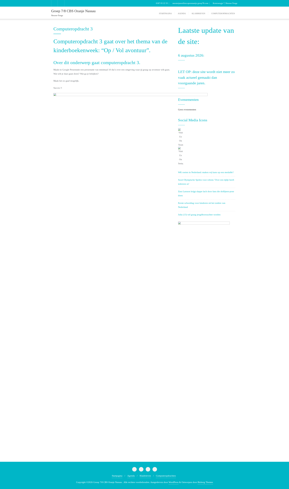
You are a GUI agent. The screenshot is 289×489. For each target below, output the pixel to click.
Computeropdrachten (166, 476)
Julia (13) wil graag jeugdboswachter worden (199, 214)
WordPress (174, 482)
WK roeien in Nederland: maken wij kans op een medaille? (206, 172)
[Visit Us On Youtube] (206, 137)
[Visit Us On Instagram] (206, 156)
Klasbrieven (145, 476)
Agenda (131, 476)
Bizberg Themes (205, 482)
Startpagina (117, 476)
